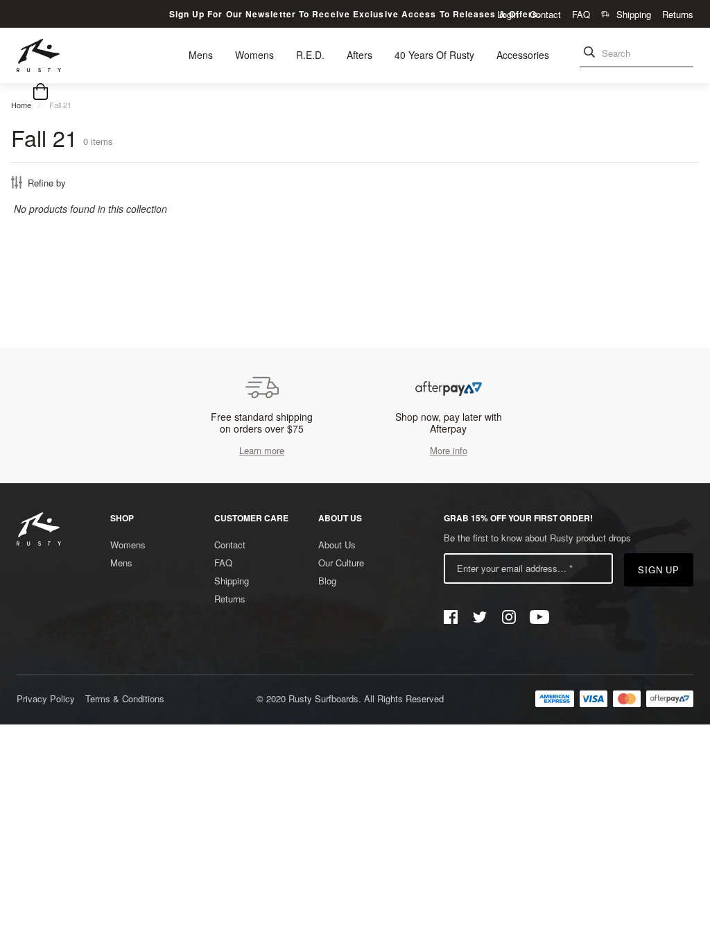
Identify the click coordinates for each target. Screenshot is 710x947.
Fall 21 (60, 104)
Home (21, 104)
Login (508, 14)
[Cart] (40, 93)
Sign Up (659, 569)
